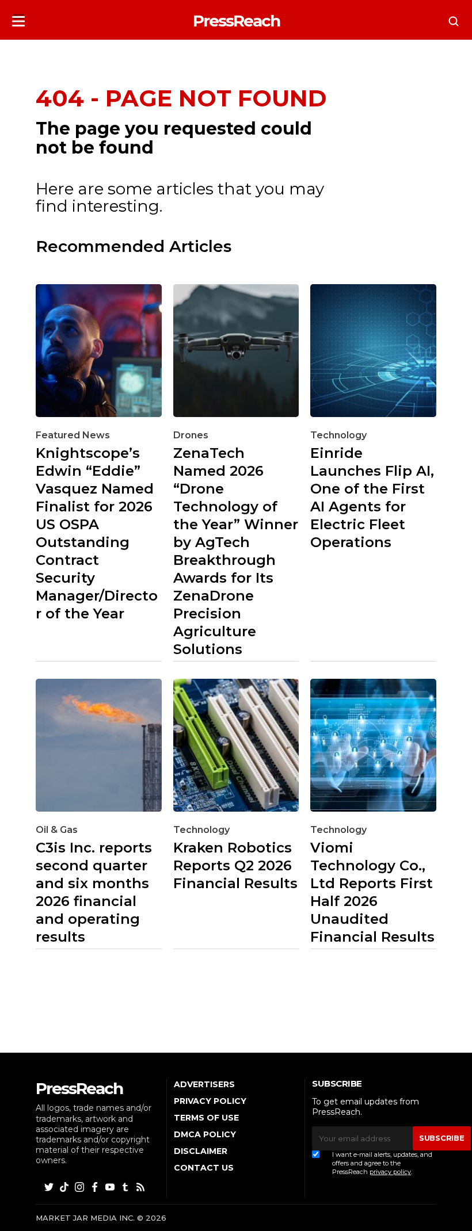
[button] (18, 17)
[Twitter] (50, 1186)
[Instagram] (80, 1186)
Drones (190, 435)
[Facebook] (95, 1186)
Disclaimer (200, 1151)
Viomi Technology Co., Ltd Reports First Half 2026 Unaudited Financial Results (372, 892)
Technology (338, 435)
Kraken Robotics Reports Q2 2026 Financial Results (235, 865)
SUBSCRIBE (441, 1137)
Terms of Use (206, 1118)
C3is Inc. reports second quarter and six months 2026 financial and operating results (94, 892)
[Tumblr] (126, 1186)
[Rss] (141, 1186)
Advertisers (204, 1084)
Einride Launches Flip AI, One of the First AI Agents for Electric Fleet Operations (372, 497)
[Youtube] (111, 1186)
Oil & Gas (57, 829)
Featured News (73, 435)
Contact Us (204, 1168)
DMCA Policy (205, 1134)
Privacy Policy (210, 1101)
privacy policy (390, 1172)
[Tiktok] (65, 1186)
